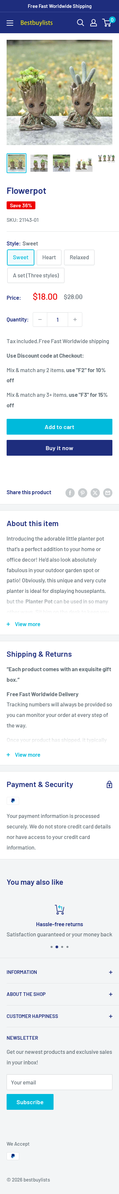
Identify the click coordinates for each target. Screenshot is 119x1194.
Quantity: (18, 319)
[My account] (93, 22)
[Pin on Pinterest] (82, 492)
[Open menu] (10, 23)
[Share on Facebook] (70, 492)
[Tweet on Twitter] (95, 492)
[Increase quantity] (75, 319)
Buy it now (59, 447)
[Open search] (80, 22)
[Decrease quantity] (40, 319)
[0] (107, 23)
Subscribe (30, 1101)
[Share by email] (107, 492)
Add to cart (59, 426)
